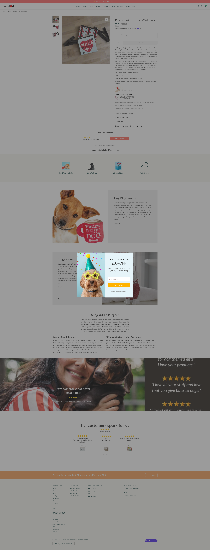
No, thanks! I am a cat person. (119, 291)
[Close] (131, 254)
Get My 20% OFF (119, 285)
